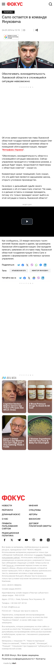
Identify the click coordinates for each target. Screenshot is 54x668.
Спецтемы (35, 510)
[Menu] (3, 4)
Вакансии (34, 519)
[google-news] (41, 540)
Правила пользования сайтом (10, 526)
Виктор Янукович (40, 270)
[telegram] (19, 540)
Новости (7, 505)
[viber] (34, 540)
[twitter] (12, 540)
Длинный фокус (11, 514)
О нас (5, 519)
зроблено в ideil (10, 663)
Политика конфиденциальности (18, 659)
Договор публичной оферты (40, 524)
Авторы (33, 514)
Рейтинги (7, 510)
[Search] (50, 4)
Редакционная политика (10, 534)
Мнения (33, 505)
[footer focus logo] (13, 498)
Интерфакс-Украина (13, 149)
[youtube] (26, 540)
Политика (8, 12)
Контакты (40, 659)
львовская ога (19, 270)
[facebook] (5, 540)
